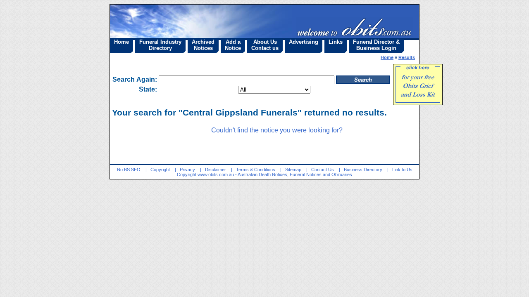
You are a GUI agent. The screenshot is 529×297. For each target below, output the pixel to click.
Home (121, 42)
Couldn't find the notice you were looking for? (277, 130)
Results (406, 57)
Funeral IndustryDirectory (160, 45)
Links (336, 42)
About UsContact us (265, 45)
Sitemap (293, 169)
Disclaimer (215, 169)
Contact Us (322, 169)
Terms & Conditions (255, 169)
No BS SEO (129, 169)
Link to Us (402, 169)
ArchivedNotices (203, 45)
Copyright (160, 169)
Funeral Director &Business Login (376, 45)
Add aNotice (233, 45)
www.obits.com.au (216, 174)
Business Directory (363, 169)
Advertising (303, 42)
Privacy (187, 169)
